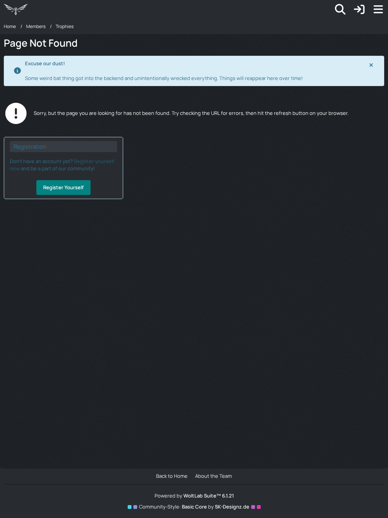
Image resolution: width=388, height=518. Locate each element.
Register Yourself (63, 187)
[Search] (340, 9)
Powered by (194, 495)
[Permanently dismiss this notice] (371, 64)
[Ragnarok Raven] (15, 9)
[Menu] (378, 9)
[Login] (359, 9)
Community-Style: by (194, 506)
